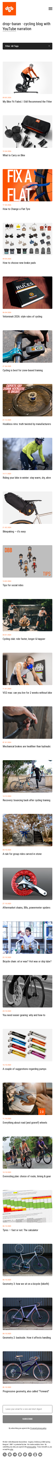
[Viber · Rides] (25, 1455)
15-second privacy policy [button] (38, 1428)
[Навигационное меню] (50, 8)
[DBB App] (30, 1455)
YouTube (9, 28)
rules (11, 1449)
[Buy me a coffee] (35, 1455)
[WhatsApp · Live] (20, 1455)
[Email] (40, 1455)
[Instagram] (10, 1455)
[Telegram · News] (15, 1455)
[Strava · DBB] (5, 1455)
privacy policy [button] (31, 1447)
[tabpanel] (27, 731)
